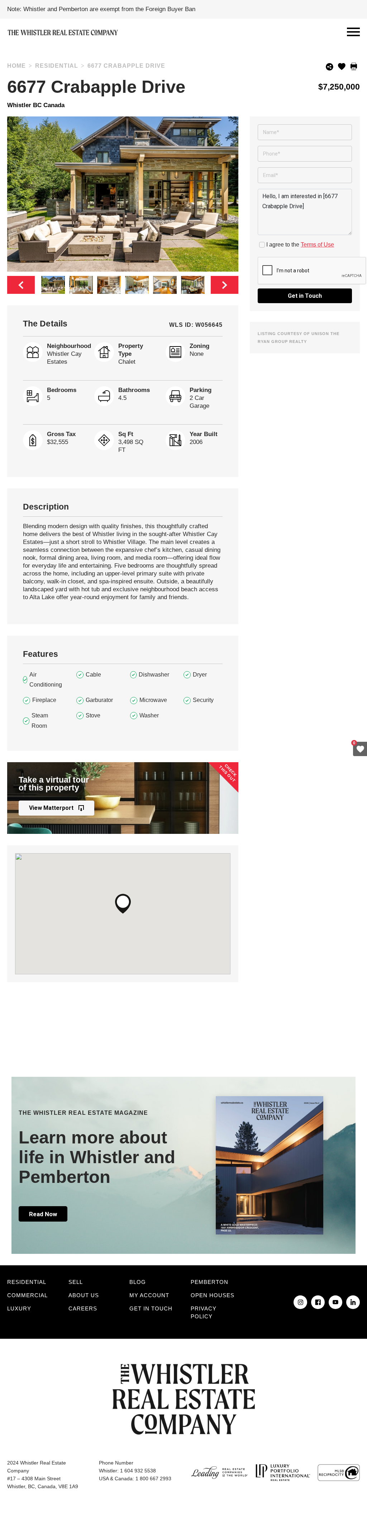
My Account (149, 1295)
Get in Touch (305, 295)
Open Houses (212, 1295)
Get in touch (150, 1308)
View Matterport (51, 807)
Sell (75, 1282)
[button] (123, 904)
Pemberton (209, 1282)
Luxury (19, 1308)
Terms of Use (317, 245)
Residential (26, 1282)
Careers (82, 1308)
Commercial (27, 1295)
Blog (137, 1282)
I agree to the (300, 245)
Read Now (43, 1214)
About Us (83, 1295)
